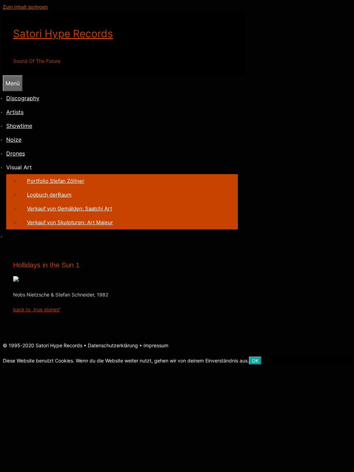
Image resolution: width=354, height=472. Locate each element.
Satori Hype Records (63, 33)
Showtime (19, 125)
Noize (13, 139)
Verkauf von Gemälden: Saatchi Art (69, 208)
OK (255, 361)
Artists (15, 111)
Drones (15, 153)
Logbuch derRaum (49, 194)
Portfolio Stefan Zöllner (55, 181)
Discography (22, 98)
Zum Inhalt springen (25, 7)
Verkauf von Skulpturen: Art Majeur (70, 222)
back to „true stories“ (36, 309)
